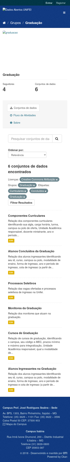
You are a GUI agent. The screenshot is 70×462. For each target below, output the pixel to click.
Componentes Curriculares (26, 216)
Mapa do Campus (16, 424)
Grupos (15, 22)
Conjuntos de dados (25, 108)
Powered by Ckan (57, 456)
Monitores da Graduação (25, 308)
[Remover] (57, 179)
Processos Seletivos (22, 283)
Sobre (16, 122)
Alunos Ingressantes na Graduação (32, 369)
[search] (57, 138)
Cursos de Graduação (23, 333)
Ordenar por (15, 150)
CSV (11, 240)
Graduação (33, 22)
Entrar (49, 3)
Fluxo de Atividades (24, 115)
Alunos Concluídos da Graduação (31, 251)
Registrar (61, 3)
